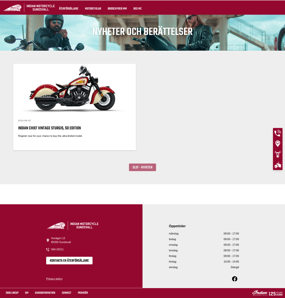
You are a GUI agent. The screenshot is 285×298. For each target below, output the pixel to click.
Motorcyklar (93, 8)
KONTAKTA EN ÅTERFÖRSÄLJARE (69, 261)
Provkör (83, 293)
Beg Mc (137, 8)
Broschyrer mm (117, 8)
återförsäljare (68, 8)
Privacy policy (54, 278)
